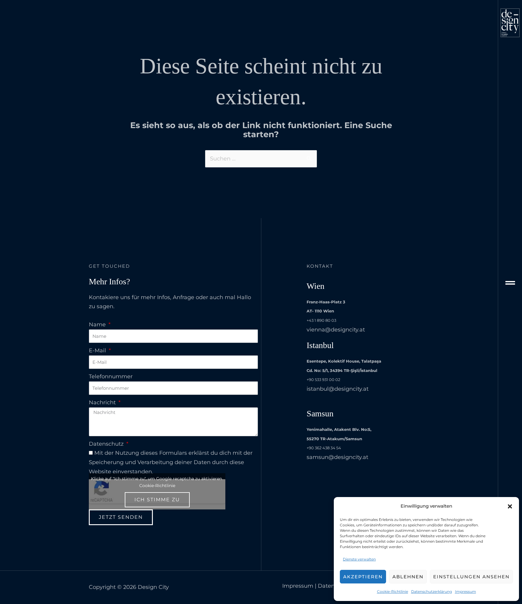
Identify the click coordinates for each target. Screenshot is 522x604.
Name (98, 324)
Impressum (465, 591)
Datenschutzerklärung (431, 591)
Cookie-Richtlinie (392, 591)
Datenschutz (107, 444)
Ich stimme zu (157, 499)
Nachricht (103, 402)
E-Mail (98, 350)
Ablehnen (408, 577)
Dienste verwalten (359, 559)
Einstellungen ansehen (471, 577)
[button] (510, 506)
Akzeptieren (363, 577)
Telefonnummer (111, 376)
